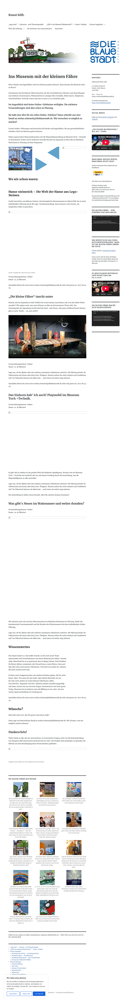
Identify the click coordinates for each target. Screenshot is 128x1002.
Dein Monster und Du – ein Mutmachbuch (25, 953)
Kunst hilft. (16, 15)
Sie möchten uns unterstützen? (39, 29)
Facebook (103, 117)
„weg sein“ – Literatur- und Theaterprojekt (26, 24)
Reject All (26, 994)
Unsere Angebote (96, 24)
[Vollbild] (117, 148)
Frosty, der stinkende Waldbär (21, 960)
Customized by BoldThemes (65, 992)
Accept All (39, 994)
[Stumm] (114, 148)
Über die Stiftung (15, 29)
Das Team (15, 966)
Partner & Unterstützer (19, 968)
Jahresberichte (16, 970)
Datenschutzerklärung (19, 974)
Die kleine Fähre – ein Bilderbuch (22, 955)
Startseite (59, 29)
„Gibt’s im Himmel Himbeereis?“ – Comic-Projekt (66, 24)
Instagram (110, 117)
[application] (106, 142)
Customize (13, 994)
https (93, 103)
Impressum (15, 972)
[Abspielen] (94, 148)
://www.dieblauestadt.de (103, 103)
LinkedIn (95, 119)
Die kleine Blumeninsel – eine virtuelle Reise (26, 958)
